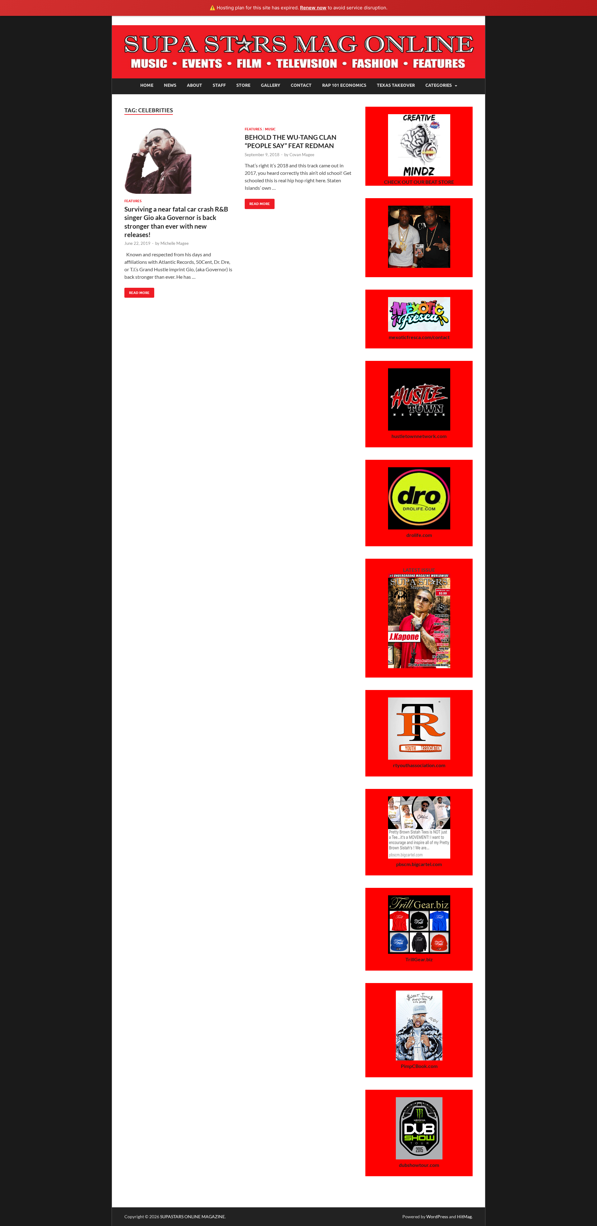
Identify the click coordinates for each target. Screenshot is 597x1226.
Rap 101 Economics (344, 85)
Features (132, 201)
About (194, 85)
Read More (137, 291)
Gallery (270, 85)
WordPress (437, 1216)
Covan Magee (301, 154)
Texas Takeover (396, 85)
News (170, 85)
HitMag (464, 1216)
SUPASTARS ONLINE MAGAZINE (192, 1216)
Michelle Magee (174, 243)
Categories (438, 85)
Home (146, 85)
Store (243, 85)
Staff (219, 85)
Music (270, 129)
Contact (301, 85)
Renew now (313, 8)
